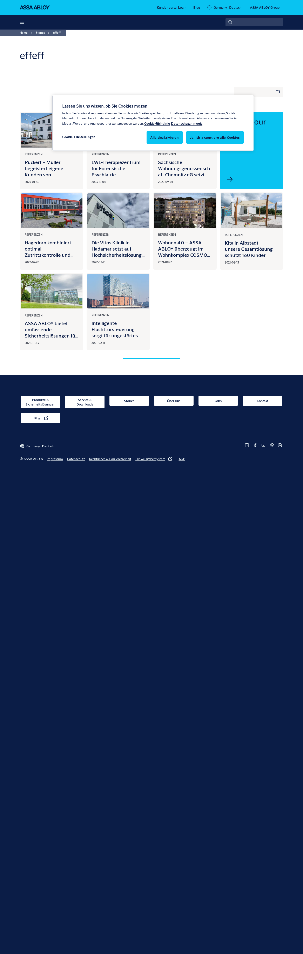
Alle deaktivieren (164, 137)
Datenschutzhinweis (186, 123)
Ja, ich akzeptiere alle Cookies (215, 137)
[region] (153, 123)
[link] (171, 7)
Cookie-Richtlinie (157, 123)
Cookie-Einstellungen (78, 137)
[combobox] (254, 22)
